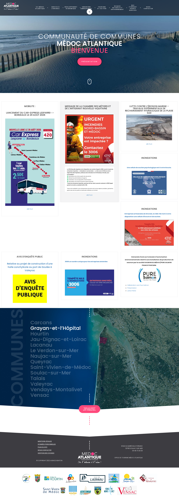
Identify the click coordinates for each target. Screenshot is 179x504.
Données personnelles (47, 444)
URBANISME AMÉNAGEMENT (86, 7)
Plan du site (42, 447)
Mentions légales (45, 441)
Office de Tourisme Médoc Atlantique (128, 458)
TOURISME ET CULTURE (102, 7)
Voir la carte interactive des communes (89, 409)
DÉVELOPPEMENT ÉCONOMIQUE (71, 7)
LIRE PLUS (30, 209)
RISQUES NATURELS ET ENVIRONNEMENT (117, 7)
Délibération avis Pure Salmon (138, 285)
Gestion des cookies (46, 453)
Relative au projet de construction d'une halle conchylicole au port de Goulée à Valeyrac (30, 267)
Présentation (132, 288)
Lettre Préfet (131, 291)
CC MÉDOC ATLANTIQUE (40, 7)
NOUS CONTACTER (148, 7)
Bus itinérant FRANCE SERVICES (133, 7)
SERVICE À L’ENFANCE (55, 7)
